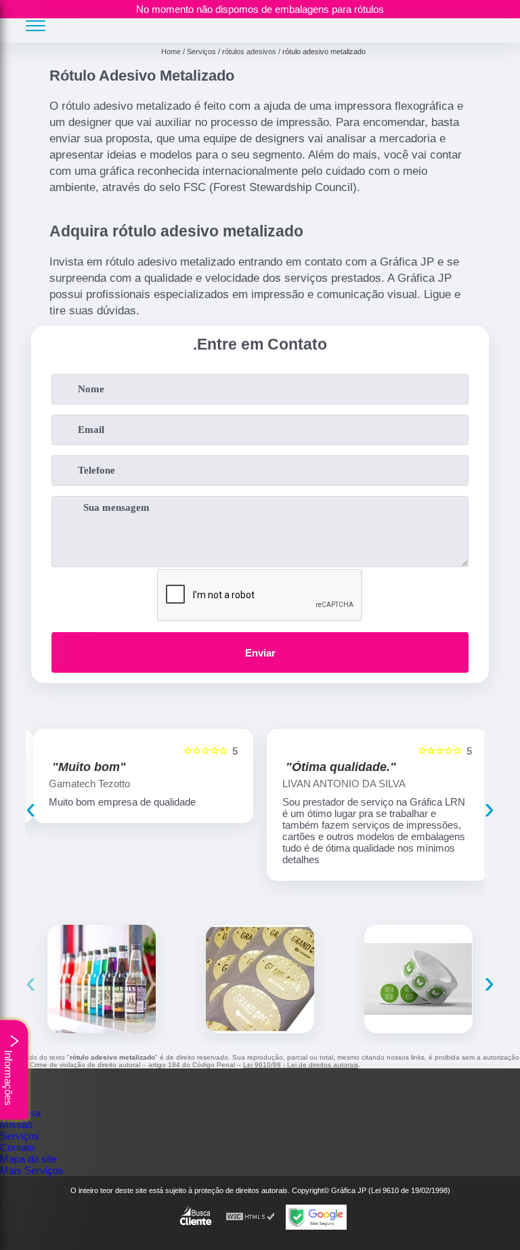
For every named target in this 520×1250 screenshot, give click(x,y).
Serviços (19, 1136)
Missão (16, 1124)
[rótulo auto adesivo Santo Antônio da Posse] (101, 979)
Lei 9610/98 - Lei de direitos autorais (300, 1064)
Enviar (260, 653)
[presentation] (31, 808)
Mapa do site (28, 1159)
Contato (17, 1147)
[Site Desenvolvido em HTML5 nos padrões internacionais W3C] (250, 1217)
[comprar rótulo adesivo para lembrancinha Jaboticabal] (260, 979)
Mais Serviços (32, 1170)
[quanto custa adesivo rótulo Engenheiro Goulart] (418, 979)
